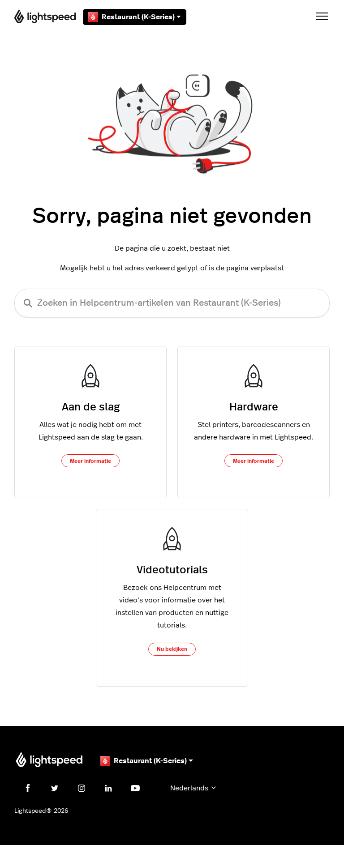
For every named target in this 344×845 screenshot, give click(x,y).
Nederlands (190, 788)
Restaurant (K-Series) (138, 17)
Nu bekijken (172, 649)
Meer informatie (90, 461)
